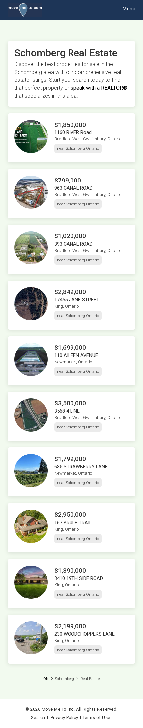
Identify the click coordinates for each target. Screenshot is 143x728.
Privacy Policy (64, 717)
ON (46, 679)
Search (38, 717)
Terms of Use (96, 717)
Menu (128, 8)
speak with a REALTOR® (99, 88)
